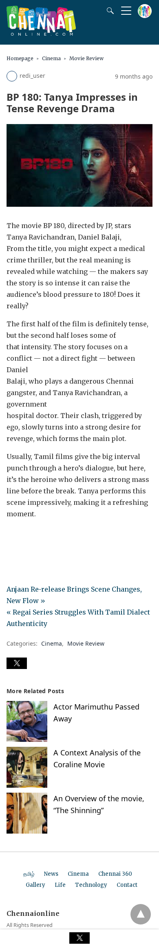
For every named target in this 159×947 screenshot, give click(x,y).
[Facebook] (13, 537)
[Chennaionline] (41, 33)
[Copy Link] (52, 537)
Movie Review (86, 58)
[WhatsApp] (39, 537)
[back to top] (140, 914)
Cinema (51, 58)
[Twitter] (26, 537)
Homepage (20, 58)
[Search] (108, 10)
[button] (17, 663)
